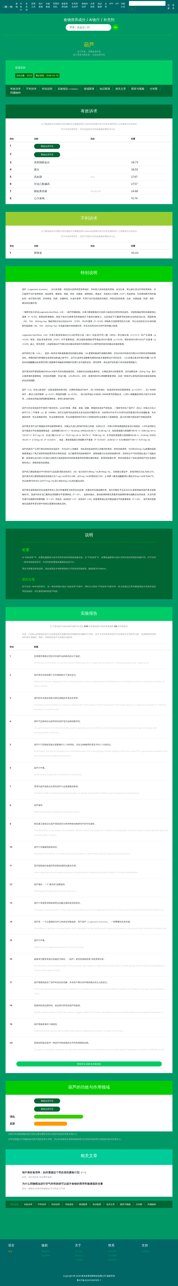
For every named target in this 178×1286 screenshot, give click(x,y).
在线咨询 (112, 1259)
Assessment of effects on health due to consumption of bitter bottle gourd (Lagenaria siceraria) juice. (82, 853)
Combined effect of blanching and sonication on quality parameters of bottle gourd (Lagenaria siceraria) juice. (87, 793)
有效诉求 (15, 88)
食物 (17, 5)
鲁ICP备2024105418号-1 (89, 1280)
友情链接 (146, 1251)
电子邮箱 (112, 1251)
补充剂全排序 (75, 5)
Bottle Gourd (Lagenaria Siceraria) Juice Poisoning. (59, 947)
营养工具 (33, 5)
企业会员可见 (98, 54)
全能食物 (48, 5)
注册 (169, 7)
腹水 (36, 169)
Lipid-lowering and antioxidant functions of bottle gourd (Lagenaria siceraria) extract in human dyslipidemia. (86, 872)
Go (132, 8)
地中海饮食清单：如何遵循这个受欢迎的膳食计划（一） (54, 1172)
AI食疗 (21, 6)
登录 (173, 7)
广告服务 (79, 1259)
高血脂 (38, 176)
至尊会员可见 (94, 51)
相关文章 (120, 88)
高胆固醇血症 (42, 162)
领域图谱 (89, 88)
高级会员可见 (47, 146)
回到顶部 (14, 1204)
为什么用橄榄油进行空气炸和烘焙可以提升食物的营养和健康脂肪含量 (62, 1183)
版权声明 (46, 1255)
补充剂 (27, 6)
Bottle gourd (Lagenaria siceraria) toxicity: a (55, 891)
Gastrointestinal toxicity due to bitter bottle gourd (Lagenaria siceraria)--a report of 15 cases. (78, 1030)
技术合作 (79, 1255)
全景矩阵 (92, 5)
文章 (106, 5)
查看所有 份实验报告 (89, 1064)
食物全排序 (85, 5)
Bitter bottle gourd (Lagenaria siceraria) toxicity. (57, 811)
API (117, 3)
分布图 (153, 88)
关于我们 (79, 1251)
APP (111, 3)
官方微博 (112, 1255)
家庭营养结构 (65, 5)
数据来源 (46, 1251)
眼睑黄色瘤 (40, 191)
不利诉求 (31, 88)
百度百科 (20, 67)
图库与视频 (137, 88)
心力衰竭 (39, 198)
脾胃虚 (38, 252)
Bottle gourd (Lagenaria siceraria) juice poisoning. (58, 774)
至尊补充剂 (56, 5)
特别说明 (47, 88)
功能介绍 (123, 5)
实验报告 (68, 88)
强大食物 (41, 5)
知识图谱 (100, 5)
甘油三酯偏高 (42, 184)
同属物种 (15, 92)
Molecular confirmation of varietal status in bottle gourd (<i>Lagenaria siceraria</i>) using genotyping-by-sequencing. (91, 662)
